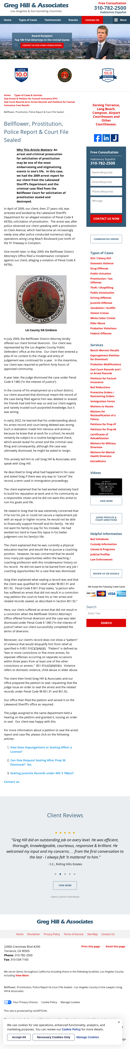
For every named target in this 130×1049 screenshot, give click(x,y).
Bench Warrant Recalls (104, 350)
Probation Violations (103, 328)
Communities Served (106, 239)
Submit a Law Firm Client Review (65, 896)
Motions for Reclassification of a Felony (103, 415)
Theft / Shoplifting (101, 287)
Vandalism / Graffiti (102, 308)
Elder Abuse (97, 323)
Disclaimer (33, 934)
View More (65, 885)
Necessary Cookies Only (53, 1037)
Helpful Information (106, 534)
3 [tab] (65, 874)
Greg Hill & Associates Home (36, 8)
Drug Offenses (99, 268)
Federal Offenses (100, 333)
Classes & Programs (102, 549)
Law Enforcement (101, 559)
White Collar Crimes (102, 318)
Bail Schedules (99, 539)
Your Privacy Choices (25, 1002)
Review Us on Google (106, 573)
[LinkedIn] (106, 138)
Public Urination (100, 273)
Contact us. (12, 782)
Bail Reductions (100, 387)
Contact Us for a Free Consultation (42, 45)
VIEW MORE (106, 500)
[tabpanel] (65, 848)
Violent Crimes (99, 313)
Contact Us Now (106, 218)
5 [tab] (74, 874)
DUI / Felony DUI (100, 258)
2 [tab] (60, 874)
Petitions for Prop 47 (103, 424)
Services (96, 345)
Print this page (91, 946)
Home (7, 20)
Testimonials (53, 20)
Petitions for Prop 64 (103, 429)
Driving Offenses (100, 297)
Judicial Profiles (100, 554)
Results (73, 20)
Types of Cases (28, 20)
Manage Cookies (70, 1002)
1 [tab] (55, 874)
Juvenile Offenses (101, 303)
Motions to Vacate (101, 406)
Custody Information (103, 544)
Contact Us (92, 20)
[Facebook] (98, 138)
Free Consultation (104, 152)
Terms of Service (74, 934)
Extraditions (98, 461)
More (123, 20)
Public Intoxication (102, 292)
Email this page (115, 946)
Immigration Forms (102, 401)
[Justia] (114, 138)
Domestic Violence (102, 263)
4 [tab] (69, 874)
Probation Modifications (105, 364)
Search (106, 623)
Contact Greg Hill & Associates (110, 8)
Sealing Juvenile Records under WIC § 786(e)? (42, 773)
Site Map (92, 934)
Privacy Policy (52, 934)
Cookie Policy (49, 1002)
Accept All (19, 1037)
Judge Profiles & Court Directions (106, 518)
